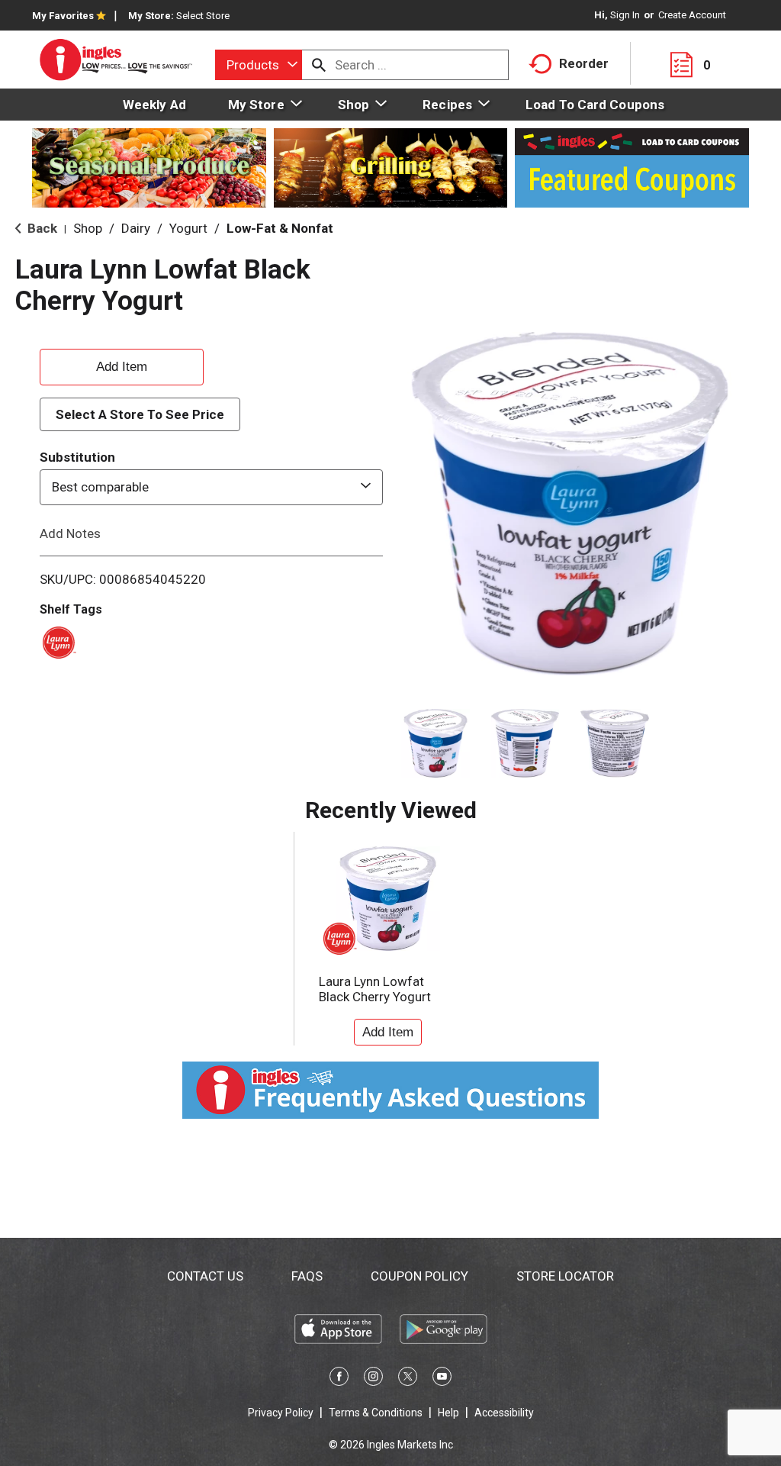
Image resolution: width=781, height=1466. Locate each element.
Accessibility (504, 1412)
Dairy (135, 228)
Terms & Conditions (376, 1412)
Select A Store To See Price (140, 414)
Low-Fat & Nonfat (280, 228)
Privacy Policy (280, 1412)
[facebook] (339, 1379)
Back (40, 228)
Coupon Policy (419, 1276)
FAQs (307, 1276)
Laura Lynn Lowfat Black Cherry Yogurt (375, 989)
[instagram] (373, 1379)
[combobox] (258, 65)
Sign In (625, 15)
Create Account (692, 15)
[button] (435, 743)
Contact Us (205, 1276)
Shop (87, 228)
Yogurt (188, 228)
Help (448, 1412)
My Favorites (63, 15)
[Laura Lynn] (56, 641)
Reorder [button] (584, 63)
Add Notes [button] (70, 532)
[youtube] (442, 1379)
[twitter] (407, 1379)
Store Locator (565, 1276)
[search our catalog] (319, 65)
